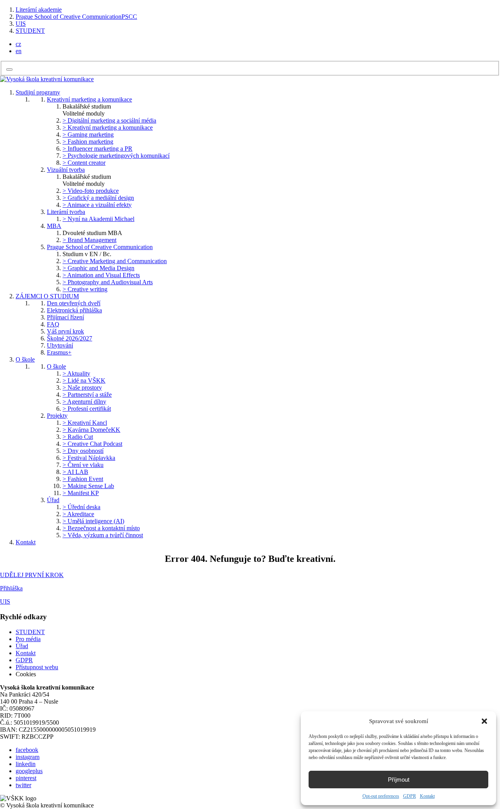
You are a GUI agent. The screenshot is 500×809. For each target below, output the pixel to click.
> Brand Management (89, 240)
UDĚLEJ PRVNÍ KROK (32, 575)
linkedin (26, 764)
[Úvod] (47, 79)
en (18, 51)
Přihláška (11, 588)
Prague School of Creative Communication (100, 247)
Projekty (57, 415)
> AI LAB (75, 472)
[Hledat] (9, 69)
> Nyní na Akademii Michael (98, 219)
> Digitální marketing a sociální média (109, 120)
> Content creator (83, 162)
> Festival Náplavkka (88, 457)
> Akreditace (78, 514)
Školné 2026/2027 (69, 338)
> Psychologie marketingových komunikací (116, 155)
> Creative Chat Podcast (92, 443)
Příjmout (398, 779)
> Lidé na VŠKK (83, 380)
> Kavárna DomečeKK (91, 429)
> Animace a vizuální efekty (97, 204)
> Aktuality (76, 373)
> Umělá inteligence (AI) (93, 521)
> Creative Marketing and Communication (114, 261)
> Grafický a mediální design (98, 197)
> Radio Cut (77, 436)
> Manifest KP (80, 493)
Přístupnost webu (37, 667)
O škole (25, 359)
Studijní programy (38, 92)
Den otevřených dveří (73, 303)
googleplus (29, 771)
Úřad (53, 500)
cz (18, 44)
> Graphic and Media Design (98, 268)
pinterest (26, 778)
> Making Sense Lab (88, 486)
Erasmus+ (59, 352)
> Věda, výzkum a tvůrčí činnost (102, 535)
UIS (21, 23)
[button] (484, 721)
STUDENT (30, 30)
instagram (27, 757)
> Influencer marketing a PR (97, 148)
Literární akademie (39, 9)
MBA (54, 226)
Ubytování (60, 345)
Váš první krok (65, 331)
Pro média (28, 639)
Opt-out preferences (380, 796)
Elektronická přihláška (74, 310)
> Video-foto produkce (90, 190)
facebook (27, 750)
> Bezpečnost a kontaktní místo (101, 528)
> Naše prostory (82, 387)
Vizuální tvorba (66, 169)
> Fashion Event (82, 479)
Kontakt (427, 796)
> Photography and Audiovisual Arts (107, 282)
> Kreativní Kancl (84, 422)
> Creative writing (84, 289)
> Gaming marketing (88, 134)
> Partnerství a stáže (87, 394)
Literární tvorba (66, 211)
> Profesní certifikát (86, 408)
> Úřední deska (81, 507)
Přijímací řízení (65, 317)
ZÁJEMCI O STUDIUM (47, 296)
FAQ (53, 324)
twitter (23, 785)
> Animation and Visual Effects (101, 275)
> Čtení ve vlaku (83, 465)
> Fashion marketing (87, 141)
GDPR (409, 796)
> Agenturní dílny (84, 401)
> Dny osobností (83, 450)
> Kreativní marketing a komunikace (107, 127)
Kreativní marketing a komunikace (89, 99)
